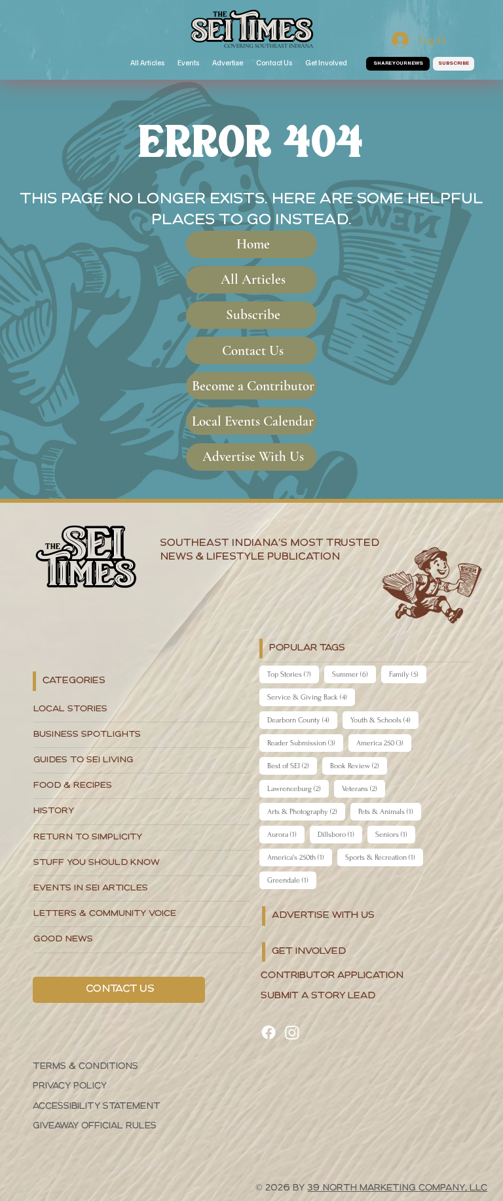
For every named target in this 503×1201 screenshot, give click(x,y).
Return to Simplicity (87, 837)
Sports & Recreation (384, 857)
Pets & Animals (389, 811)
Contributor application (332, 976)
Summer (354, 674)
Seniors (395, 834)
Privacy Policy (70, 1086)
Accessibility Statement (96, 1106)
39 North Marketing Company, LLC (397, 1188)
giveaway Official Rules (95, 1126)
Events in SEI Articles (90, 888)
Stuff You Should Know (96, 863)
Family (407, 674)
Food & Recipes (72, 785)
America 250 (383, 742)
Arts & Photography (306, 811)
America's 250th (299, 857)
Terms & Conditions (85, 1067)
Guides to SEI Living (83, 760)
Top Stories (293, 674)
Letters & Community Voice (104, 914)
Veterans (363, 788)
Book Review (358, 765)
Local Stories (70, 709)
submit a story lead (318, 996)
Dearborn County (302, 719)
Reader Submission (305, 742)
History (53, 811)
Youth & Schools (384, 719)
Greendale (291, 880)
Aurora (286, 834)
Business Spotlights (87, 734)
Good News (63, 939)
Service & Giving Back (311, 697)
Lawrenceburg (298, 788)
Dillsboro (340, 834)
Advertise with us (323, 916)
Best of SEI (292, 765)
